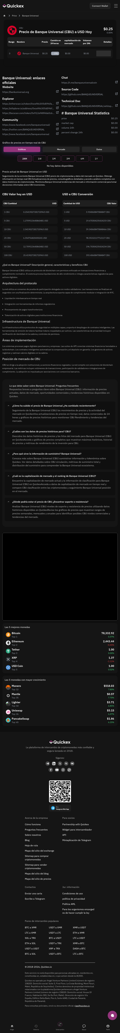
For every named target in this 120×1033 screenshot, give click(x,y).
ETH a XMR (78, 932)
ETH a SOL (30, 943)
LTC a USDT (79, 937)
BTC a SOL (30, 953)
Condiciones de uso (72, 893)
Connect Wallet (100, 5)
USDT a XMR (55, 927)
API (64, 834)
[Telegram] (48, 763)
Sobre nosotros (33, 834)
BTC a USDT (55, 937)
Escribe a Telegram (35, 898)
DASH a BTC (79, 948)
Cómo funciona (33, 824)
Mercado (61, 149)
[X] (60, 763)
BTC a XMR (30, 927)
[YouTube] (57, 770)
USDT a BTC (55, 953)
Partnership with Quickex (75, 824)
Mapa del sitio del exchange (39, 850)
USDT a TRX (55, 943)
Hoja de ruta (31, 845)
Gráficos (22, 149)
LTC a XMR (30, 932)
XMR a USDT (79, 927)
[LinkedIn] (54, 763)
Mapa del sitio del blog (36, 873)
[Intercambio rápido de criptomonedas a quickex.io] (13, 6)
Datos (99, 149)
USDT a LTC (55, 932)
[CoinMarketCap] (69, 770)
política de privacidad (73, 898)
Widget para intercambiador (77, 829)
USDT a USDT (32, 948)
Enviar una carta (33, 893)
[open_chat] (112, 1015)
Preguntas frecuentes (36, 829)
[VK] (72, 763)
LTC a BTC (78, 953)
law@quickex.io (82, 1005)
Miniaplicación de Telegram (76, 840)
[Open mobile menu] (116, 5)
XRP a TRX (54, 948)
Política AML (68, 904)
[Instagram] (63, 770)
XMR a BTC (78, 943)
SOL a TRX (30, 937)
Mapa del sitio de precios (38, 878)
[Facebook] (51, 770)
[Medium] (66, 763)
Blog (27, 840)
